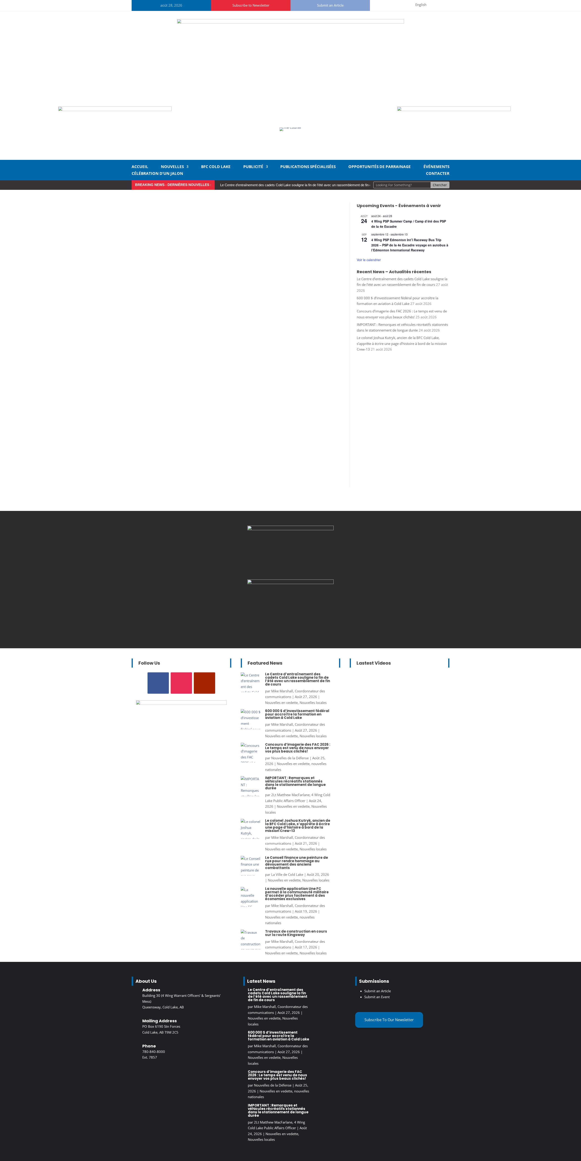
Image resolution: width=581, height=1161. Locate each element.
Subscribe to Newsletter (250, 5)
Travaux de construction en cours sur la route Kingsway (296, 933)
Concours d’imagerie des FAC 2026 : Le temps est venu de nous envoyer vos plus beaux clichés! (297, 748)
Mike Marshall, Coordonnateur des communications (400, 708)
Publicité (253, 167)
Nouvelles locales (313, 702)
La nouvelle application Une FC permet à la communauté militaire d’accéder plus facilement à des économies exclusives (297, 893)
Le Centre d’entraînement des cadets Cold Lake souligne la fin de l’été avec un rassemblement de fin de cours (301, 185)
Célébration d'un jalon (371, 720)
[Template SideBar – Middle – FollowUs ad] (290, 529)
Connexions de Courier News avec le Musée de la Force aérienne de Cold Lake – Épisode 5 (394, 773)
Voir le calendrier (369, 259)
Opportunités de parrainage (379, 167)
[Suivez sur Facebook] (383, 4)
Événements (436, 167)
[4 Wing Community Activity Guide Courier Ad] (115, 109)
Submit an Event (377, 997)
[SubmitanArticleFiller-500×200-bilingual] (454, 109)
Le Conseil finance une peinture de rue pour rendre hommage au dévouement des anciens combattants (296, 862)
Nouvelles (172, 167)
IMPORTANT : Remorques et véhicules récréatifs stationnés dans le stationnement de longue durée (295, 782)
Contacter (437, 174)
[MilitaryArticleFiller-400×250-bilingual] (290, 582)
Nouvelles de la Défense (290, 758)
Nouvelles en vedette (281, 702)
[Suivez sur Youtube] (405, 4)
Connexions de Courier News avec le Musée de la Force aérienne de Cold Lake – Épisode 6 (394, 697)
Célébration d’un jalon (157, 174)
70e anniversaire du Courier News (406, 714)
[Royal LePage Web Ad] (290, 22)
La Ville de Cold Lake (287, 874)
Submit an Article (330, 5)
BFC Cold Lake (216, 167)
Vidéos (372, 726)
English (420, 4)
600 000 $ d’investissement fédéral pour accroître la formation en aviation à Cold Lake (297, 714)
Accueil (140, 167)
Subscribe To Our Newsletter (389, 1019)
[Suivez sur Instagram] (394, 4)
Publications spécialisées (308, 167)
